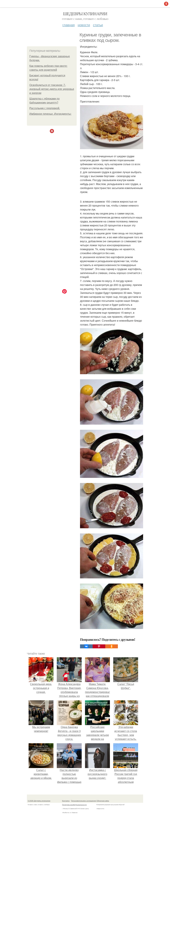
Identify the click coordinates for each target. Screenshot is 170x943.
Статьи (98, 24)
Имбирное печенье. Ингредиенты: (50, 113)
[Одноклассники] (111, 646)
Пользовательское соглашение (83, 800)
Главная (68, 24)
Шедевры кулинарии (85, 13)
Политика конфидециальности (74, 804)
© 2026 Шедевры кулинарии (39, 800)
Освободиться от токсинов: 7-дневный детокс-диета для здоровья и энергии (51, 89)
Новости (84, 24)
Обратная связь (102, 800)
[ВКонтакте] (86, 646)
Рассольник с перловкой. (44, 108)
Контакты (66, 800)
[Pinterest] (99, 646)
